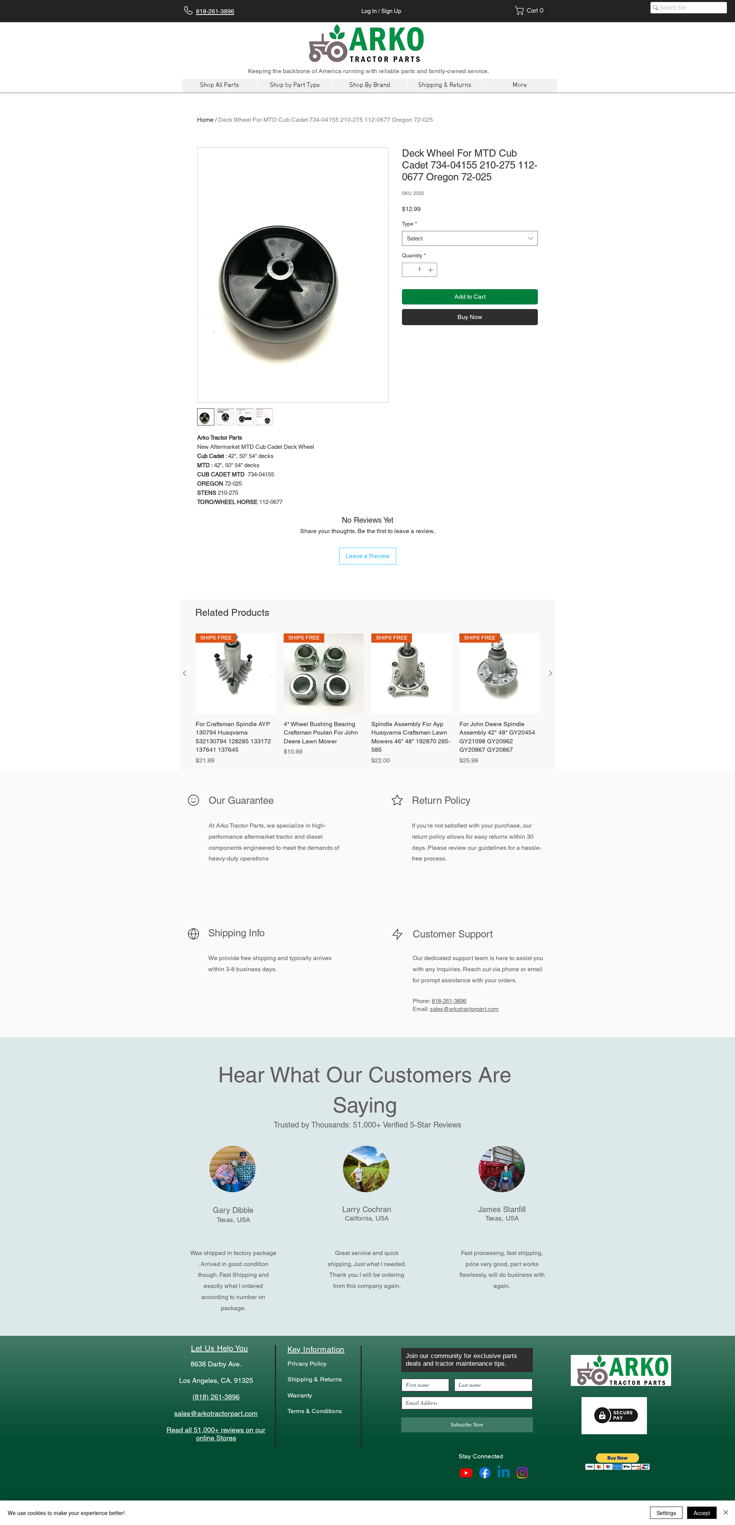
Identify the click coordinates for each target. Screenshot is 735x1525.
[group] (367, 699)
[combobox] (470, 238)
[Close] (725, 1513)
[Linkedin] (503, 1472)
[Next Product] (550, 673)
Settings (666, 1513)
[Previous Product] (184, 673)
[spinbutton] (419, 270)
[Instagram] (522, 1472)
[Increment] (431, 270)
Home (205, 119)
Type (409, 224)
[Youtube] (466, 1472)
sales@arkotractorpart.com (464, 1009)
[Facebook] (484, 1472)
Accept (702, 1513)
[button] (617, 1462)
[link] (532, 10)
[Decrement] (408, 270)
